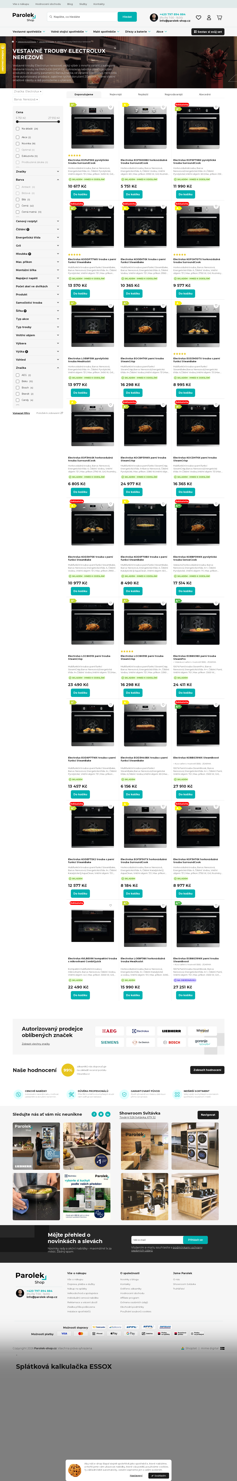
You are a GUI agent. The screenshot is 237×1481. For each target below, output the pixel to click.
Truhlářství (178, 1288)
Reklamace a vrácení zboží (82, 1302)
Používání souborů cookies (135, 1311)
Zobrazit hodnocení (207, 1070)
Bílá (25, 199)
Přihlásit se (195, 1239)
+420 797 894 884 (39, 1291)
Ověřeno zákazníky (130, 1288)
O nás (176, 1279)
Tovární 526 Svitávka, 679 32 (137, 1117)
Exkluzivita (29, 156)
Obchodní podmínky (132, 1306)
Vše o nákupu (21, 4)
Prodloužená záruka (34, 162)
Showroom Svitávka (184, 1284)
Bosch (27, 387)
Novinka (28, 143)
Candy (27, 400)
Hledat (127, 16)
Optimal (28, 149)
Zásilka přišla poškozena (81, 1306)
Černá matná (31, 211)
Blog (70, 4)
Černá (27, 205)
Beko (27, 381)
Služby (83, 4)
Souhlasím (160, 1475)
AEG (26, 375)
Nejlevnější (116, 94)
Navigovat (208, 1114)
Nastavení (136, 1475)
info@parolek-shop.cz (42, 1297)
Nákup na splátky (77, 1288)
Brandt (27, 393)
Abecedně (205, 94)
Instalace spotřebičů (79, 1311)
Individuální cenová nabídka (82, 1297)
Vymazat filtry (21, 413)
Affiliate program (129, 1297)
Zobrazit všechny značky (36, 1043)
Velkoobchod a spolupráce (82, 1293)
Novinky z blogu (129, 1279)
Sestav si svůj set (210, 31)
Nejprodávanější (174, 94)
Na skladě (29, 128)
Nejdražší (143, 94)
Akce (26, 137)
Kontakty (99, 4)
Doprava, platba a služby (81, 1284)
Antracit (28, 187)
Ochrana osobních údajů (134, 1302)
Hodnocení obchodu (48, 4)
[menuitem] (30, 31)
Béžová (28, 193)
